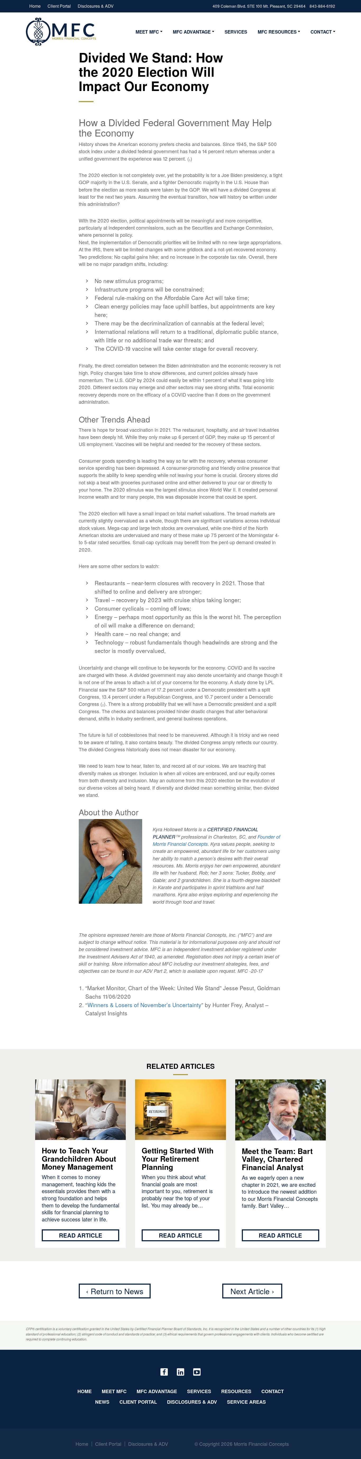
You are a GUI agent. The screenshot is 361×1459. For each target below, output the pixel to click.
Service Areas (246, 1401)
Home (35, 6)
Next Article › (252, 1290)
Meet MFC (147, 32)
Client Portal (59, 6)
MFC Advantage (192, 32)
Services (236, 32)
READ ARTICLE (80, 1235)
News (102, 1401)
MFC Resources (277, 32)
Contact (321, 32)
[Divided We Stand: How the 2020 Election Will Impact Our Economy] (61, 32)
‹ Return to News (115, 1290)
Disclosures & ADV (96, 6)
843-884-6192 (322, 6)
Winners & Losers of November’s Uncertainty (144, 1005)
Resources (236, 1391)
